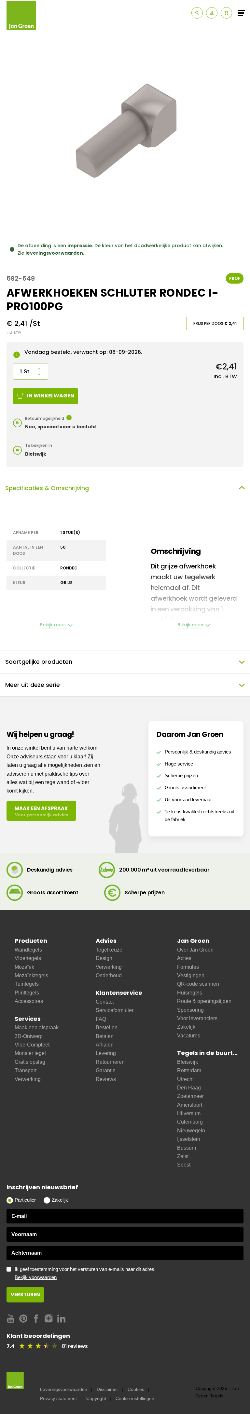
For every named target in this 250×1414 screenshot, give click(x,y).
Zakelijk (186, 1027)
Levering (106, 1053)
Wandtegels (28, 950)
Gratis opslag (30, 1062)
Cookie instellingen (135, 1398)
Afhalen (105, 1044)
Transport (25, 1070)
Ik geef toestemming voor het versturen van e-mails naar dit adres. (85, 1273)
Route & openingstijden (204, 1001)
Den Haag (189, 1087)
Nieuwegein (191, 1130)
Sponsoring (190, 1010)
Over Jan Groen (195, 950)
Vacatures (188, 1035)
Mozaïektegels (31, 975)
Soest (183, 1164)
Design (104, 958)
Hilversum (189, 1113)
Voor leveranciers (197, 1018)
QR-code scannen (198, 984)
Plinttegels (27, 992)
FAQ (101, 1019)
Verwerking (28, 1079)
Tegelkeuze (109, 950)
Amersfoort (189, 1105)
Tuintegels (27, 984)
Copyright (96, 1398)
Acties (184, 958)
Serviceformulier (114, 1010)
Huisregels (189, 992)
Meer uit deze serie (32, 685)
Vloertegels (28, 958)
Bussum (186, 1148)
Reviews (106, 1079)
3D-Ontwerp (29, 1036)
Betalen (105, 1036)
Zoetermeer (190, 1096)
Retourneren (110, 1062)
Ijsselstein (188, 1139)
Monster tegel (30, 1053)
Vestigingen (190, 975)
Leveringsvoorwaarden (63, 1389)
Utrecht (185, 1079)
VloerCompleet (32, 1044)
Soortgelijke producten (38, 662)
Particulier (25, 1200)
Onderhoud (109, 975)
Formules (188, 967)
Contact (105, 1002)
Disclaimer (107, 1389)
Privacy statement (58, 1398)
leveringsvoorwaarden (54, 253)
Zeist (182, 1156)
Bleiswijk (187, 1062)
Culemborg (190, 1122)
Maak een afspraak (37, 1027)
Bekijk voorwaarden (36, 1277)
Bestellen (107, 1027)
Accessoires (29, 1001)
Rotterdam (189, 1070)
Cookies (136, 1389)
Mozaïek (24, 967)
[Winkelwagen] (226, 13)
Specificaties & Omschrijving (47, 488)
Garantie (106, 1070)
